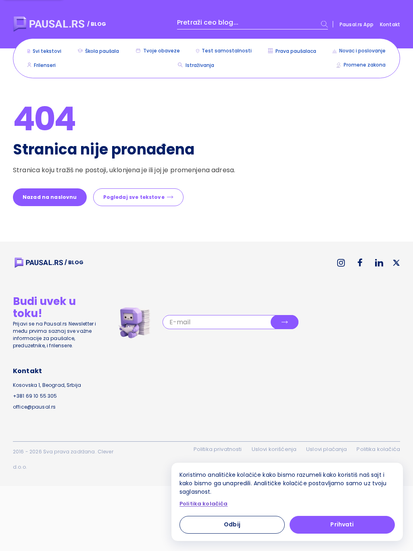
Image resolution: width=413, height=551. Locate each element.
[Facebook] (360, 263)
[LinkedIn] (379, 263)
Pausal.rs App (356, 24)
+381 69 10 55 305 (35, 395)
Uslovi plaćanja (326, 449)
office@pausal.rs (34, 406)
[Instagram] (341, 263)
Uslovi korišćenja (274, 449)
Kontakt (390, 24)
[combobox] (252, 24)
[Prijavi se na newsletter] (284, 322)
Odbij (232, 524)
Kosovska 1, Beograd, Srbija (47, 385)
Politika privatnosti (218, 449)
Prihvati (342, 524)
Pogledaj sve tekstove (134, 197)
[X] (396, 263)
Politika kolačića (378, 449)
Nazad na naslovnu (50, 197)
